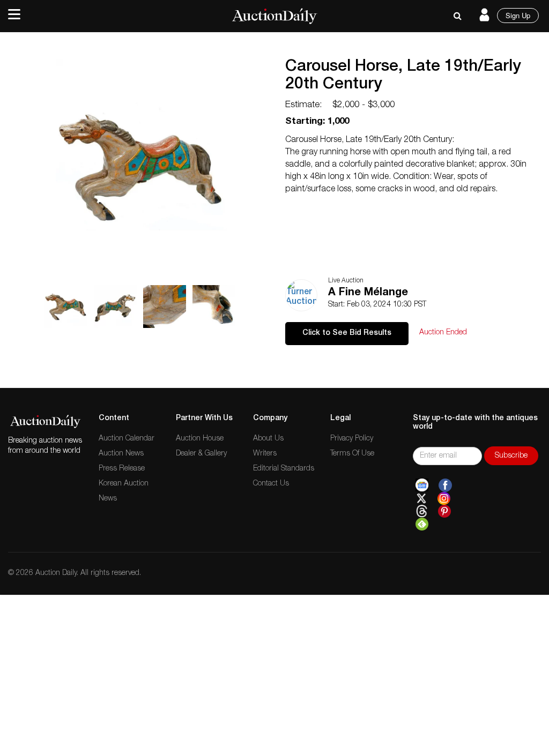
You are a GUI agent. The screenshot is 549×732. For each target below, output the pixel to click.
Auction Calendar (126, 439)
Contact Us (271, 484)
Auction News (121, 454)
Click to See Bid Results (346, 333)
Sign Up (518, 15)
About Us (268, 439)
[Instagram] (443, 498)
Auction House (200, 439)
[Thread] (422, 511)
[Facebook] (445, 485)
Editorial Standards (283, 469)
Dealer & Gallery (201, 454)
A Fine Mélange (368, 293)
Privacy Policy (351, 439)
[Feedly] (422, 524)
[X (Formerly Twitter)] (421, 498)
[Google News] (422, 485)
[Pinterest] (444, 511)
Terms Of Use (352, 454)
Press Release (122, 469)
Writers (265, 454)
